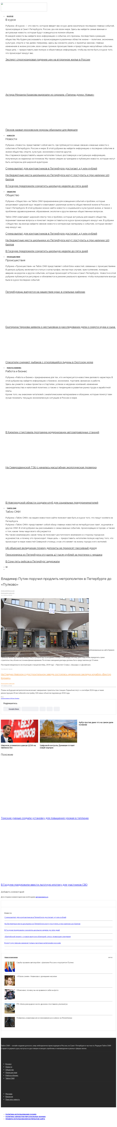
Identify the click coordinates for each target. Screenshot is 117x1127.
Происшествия (13, 257)
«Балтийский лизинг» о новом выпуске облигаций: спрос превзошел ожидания (37, 937)
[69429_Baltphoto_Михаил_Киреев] (24, 426)
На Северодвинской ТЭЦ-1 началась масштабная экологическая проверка (51, 467)
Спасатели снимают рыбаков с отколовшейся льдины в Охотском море (49, 362)
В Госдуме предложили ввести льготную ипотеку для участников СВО (44, 884)
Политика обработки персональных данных (25, 1117)
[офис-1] (24, 497)
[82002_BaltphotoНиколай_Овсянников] (42, 812)
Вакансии (9, 1097)
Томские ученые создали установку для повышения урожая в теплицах (45, 818)
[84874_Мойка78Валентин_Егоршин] (24, 124)
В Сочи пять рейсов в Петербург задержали (32, 561)
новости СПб (9, 698)
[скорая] (24, 321)
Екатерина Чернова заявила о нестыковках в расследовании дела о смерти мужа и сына (60, 326)
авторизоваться (42, 897)
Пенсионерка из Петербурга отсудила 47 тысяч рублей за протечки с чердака (53, 554)
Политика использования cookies (20, 1114)
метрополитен (4, 698)
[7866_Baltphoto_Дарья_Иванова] (42, 879)
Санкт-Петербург (15, 698)
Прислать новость (12, 1099)
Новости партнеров (58, 957)
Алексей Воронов (7, 591)
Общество (11, 192)
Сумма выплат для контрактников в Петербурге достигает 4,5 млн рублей (51, 168)
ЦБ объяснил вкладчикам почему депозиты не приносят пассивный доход (51, 548)
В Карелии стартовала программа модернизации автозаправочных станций (52, 432)
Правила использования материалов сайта (25, 1119)
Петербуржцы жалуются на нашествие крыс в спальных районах (45, 291)
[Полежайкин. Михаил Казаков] (24, 89)
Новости (11, 135)
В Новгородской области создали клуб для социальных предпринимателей (51, 502)
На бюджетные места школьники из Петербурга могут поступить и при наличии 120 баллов (42, 924)
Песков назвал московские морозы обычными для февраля (41, 129)
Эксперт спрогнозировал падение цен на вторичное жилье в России (47, 59)
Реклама (8, 1094)
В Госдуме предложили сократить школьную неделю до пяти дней (46, 185)
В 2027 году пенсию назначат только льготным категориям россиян (32, 943)
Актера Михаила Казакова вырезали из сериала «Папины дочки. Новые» (49, 94)
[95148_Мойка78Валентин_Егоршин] (24, 356)
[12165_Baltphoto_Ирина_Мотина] (24, 461)
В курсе (10, 16)
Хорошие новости (7, 593)
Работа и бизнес (14, 368)
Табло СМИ (11, 508)
